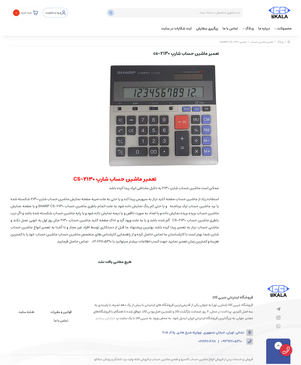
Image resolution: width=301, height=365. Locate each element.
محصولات (284, 29)
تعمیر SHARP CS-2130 (233, 42)
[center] (111, 12)
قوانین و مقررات (61, 312)
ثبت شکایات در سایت (176, 29)
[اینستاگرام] (278, 317)
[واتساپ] (278, 326)
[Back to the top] (278, 346)
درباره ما (264, 29)
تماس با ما (230, 29)
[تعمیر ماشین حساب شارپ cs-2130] (278, 291)
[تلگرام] (278, 309)
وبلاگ (249, 29)
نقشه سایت (26, 312)
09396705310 (231, 341)
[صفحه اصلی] (288, 42)
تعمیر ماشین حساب (261, 42)
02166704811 (207, 341)
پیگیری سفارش (207, 29)
